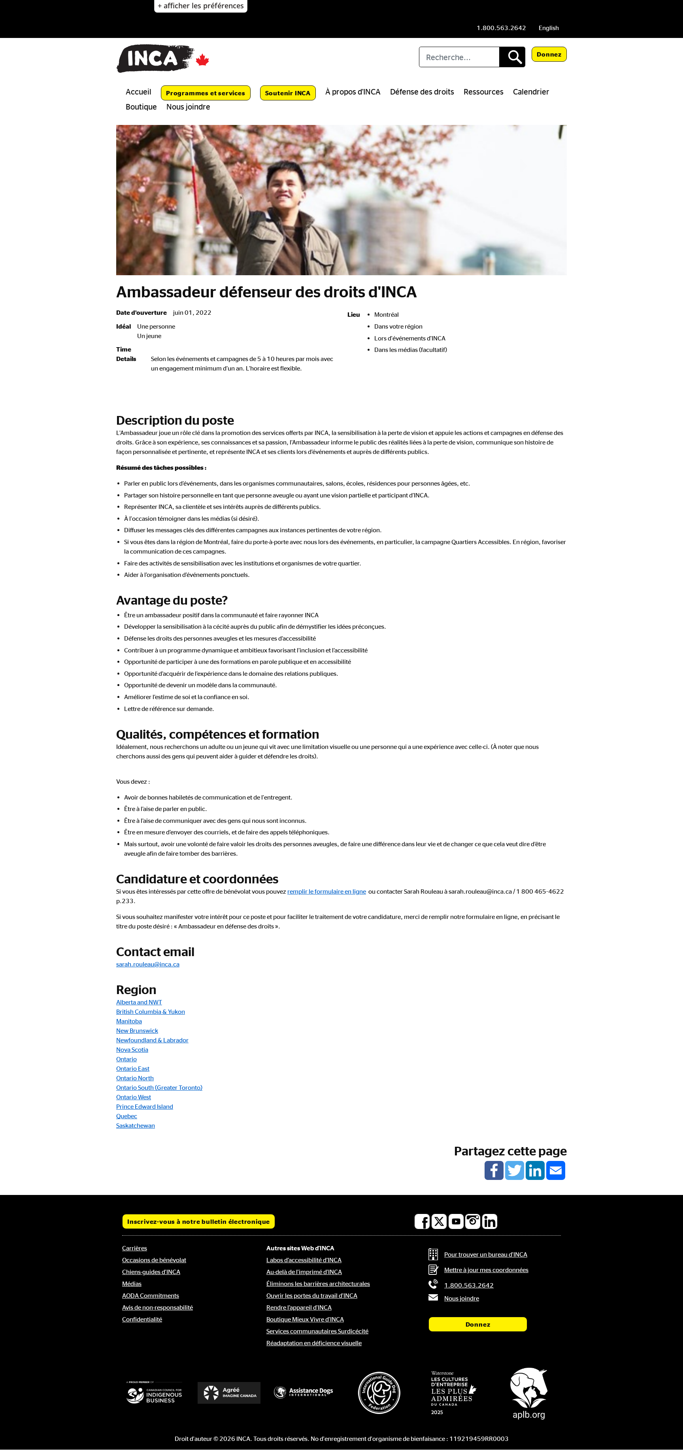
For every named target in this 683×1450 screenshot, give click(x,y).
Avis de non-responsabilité (157, 1307)
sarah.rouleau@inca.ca (147, 964)
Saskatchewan (135, 1125)
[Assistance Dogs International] (304, 1392)
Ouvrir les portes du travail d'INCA (311, 1295)
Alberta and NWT (139, 1002)
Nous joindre (188, 106)
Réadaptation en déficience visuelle (314, 1342)
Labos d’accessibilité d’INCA (304, 1259)
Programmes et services (205, 92)
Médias (132, 1283)
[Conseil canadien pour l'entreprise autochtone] (154, 1393)
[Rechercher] (512, 57)
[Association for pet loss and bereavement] (528, 1393)
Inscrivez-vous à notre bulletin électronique (198, 1221)
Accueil (138, 91)
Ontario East (132, 1068)
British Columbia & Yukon (150, 1011)
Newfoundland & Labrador (152, 1040)
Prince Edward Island (144, 1106)
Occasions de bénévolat (154, 1259)
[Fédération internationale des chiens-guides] (379, 1392)
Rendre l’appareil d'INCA (299, 1307)
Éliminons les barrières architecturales (318, 1283)
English (549, 27)
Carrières (134, 1247)
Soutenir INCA (288, 92)
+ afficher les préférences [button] (201, 5)
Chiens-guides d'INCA (151, 1271)
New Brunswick (137, 1030)
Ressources (484, 91)
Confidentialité (142, 1319)
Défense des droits (422, 91)
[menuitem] (549, 28)
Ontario (126, 1058)
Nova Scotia (132, 1049)
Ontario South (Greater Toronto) (159, 1087)
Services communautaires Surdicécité (317, 1331)
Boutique (141, 106)
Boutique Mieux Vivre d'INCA (305, 1319)
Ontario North (135, 1077)
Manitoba (129, 1021)
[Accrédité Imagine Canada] (229, 1393)
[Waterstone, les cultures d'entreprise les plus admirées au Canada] (454, 1392)
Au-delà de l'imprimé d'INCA (304, 1271)
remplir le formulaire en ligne (326, 891)
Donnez (549, 54)
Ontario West (133, 1096)
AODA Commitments (150, 1295)
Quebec (126, 1115)
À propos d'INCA (353, 91)
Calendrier (531, 91)
